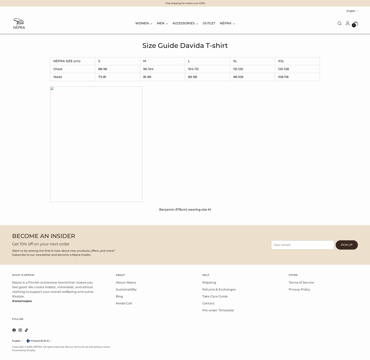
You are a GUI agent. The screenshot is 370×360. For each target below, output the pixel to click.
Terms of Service (301, 282)
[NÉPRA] (19, 23)
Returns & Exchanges (219, 289)
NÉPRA (38, 346)
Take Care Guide (215, 296)
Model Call (124, 303)
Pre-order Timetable (218, 310)
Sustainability (126, 289)
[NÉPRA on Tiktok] (26, 330)
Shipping (209, 282)
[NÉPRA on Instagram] (20, 330)
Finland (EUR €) (40, 340)
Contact (208, 303)
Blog (119, 296)
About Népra (126, 282)
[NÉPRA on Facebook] (14, 330)
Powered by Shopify (23, 350)
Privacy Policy (299, 289)
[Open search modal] (339, 23)
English (351, 10)
